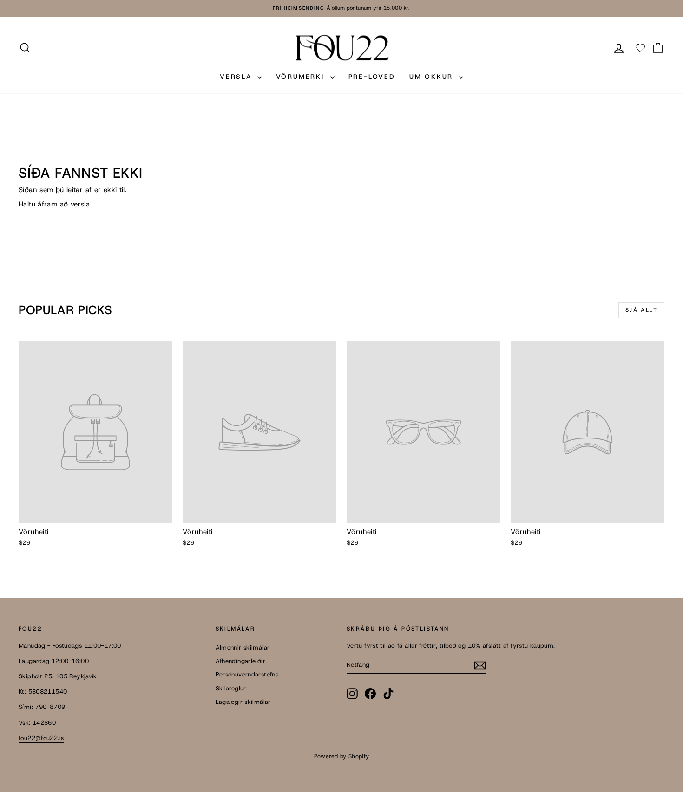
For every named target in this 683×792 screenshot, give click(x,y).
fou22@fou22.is (41, 738)
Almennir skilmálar (243, 647)
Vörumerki (302, 76)
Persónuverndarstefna (247, 674)
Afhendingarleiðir (240, 661)
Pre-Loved (371, 76)
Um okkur (432, 76)
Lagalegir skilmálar (243, 702)
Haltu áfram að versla (54, 204)
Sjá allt (641, 310)
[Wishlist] (640, 47)
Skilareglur (231, 688)
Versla (237, 76)
